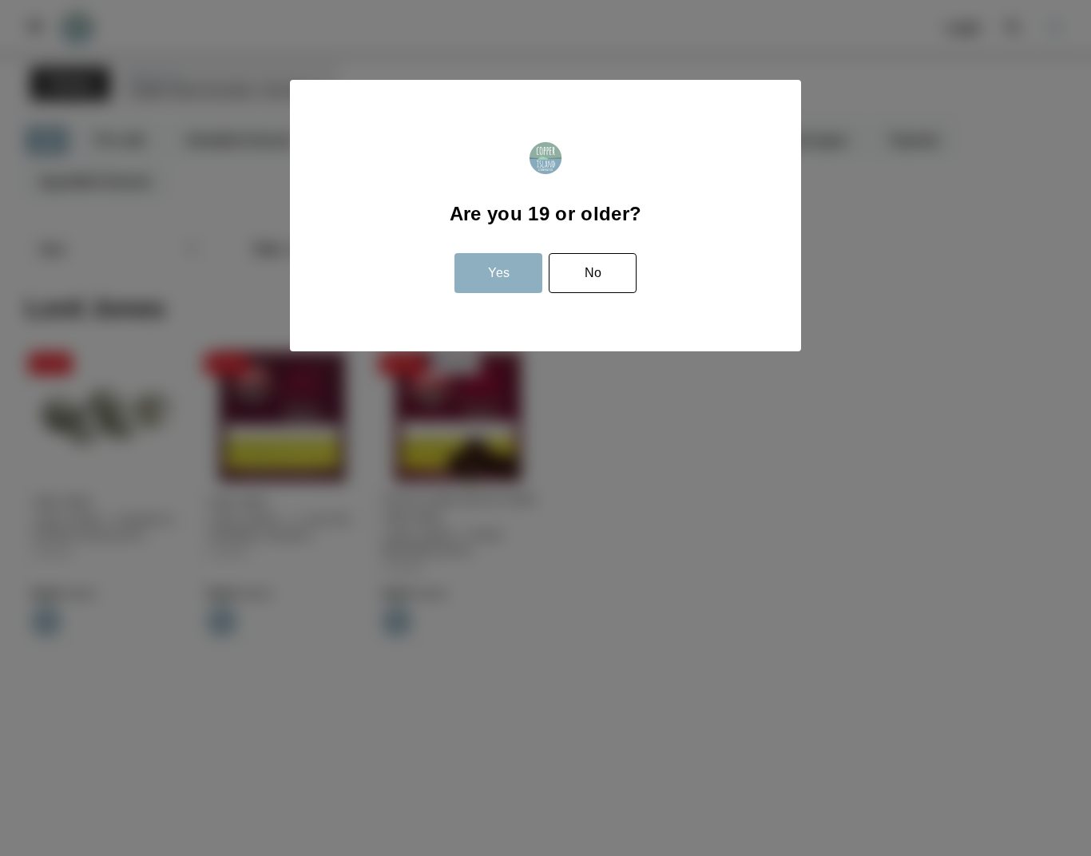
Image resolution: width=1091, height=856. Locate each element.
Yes (499, 272)
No (593, 272)
